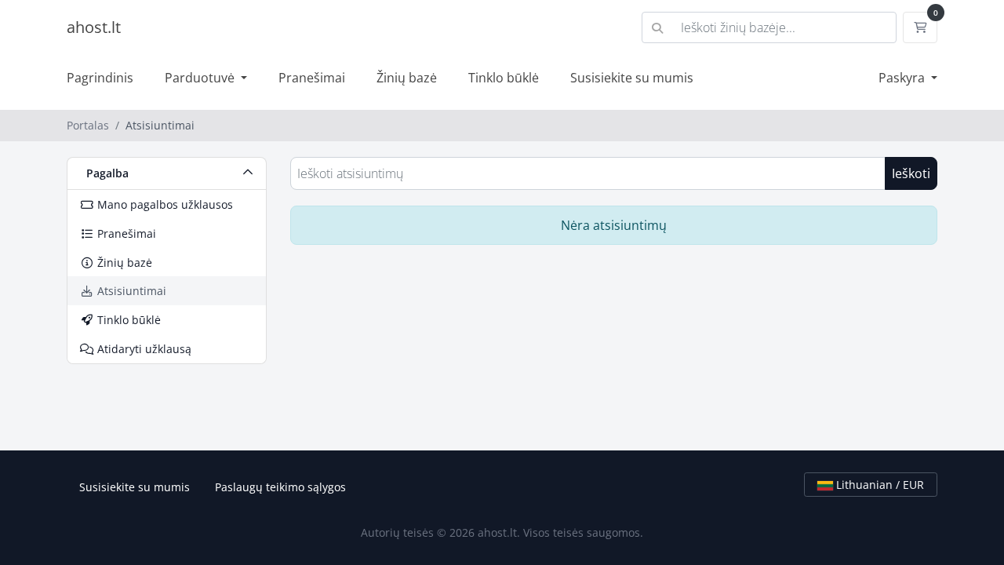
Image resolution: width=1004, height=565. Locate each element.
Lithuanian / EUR (878, 484)
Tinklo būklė (503, 77)
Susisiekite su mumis (631, 77)
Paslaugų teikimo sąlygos (280, 486)
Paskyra (903, 77)
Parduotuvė (201, 77)
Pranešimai (311, 77)
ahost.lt (94, 27)
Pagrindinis (100, 77)
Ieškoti (911, 173)
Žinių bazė (406, 77)
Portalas (88, 125)
